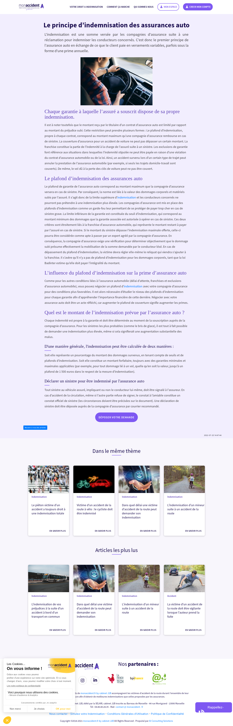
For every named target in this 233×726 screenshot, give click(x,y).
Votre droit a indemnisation (86, 6)
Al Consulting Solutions (161, 720)
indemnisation (126, 197)
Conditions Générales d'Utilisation (127, 713)
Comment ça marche (118, 6)
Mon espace (170, 6)
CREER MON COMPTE (200, 6)
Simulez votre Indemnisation (87, 713)
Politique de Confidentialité (167, 713)
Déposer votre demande (116, 417)
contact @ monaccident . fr (129, 706)
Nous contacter (58, 713)
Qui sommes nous (144, 6)
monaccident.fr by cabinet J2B (96, 693)
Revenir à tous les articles (35, 428)
